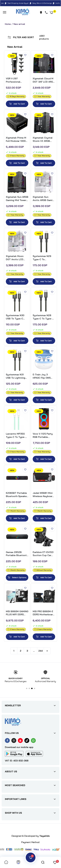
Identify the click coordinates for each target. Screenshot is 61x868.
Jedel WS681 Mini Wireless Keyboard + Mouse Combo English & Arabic (43, 495)
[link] (25, 55)
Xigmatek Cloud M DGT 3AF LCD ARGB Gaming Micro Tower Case (44, 80)
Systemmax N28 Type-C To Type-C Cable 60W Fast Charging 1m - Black (44, 317)
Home (8, 24)
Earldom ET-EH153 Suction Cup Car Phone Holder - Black (43, 554)
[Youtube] (20, 740)
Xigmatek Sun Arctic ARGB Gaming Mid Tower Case (44, 198)
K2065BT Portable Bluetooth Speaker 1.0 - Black (16, 495)
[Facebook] (7, 740)
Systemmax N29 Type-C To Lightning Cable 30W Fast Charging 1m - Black (43, 258)
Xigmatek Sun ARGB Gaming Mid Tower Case (17, 198)
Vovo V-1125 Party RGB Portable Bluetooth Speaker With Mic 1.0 (43, 435)
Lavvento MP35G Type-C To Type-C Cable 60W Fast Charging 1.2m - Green (16, 435)
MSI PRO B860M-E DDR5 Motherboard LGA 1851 (43, 613)
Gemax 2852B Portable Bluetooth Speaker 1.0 (17, 554)
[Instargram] (13, 740)
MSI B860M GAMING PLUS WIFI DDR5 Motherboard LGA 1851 (17, 613)
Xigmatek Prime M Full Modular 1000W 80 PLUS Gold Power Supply (16, 139)
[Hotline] (47, 12)
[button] (26, 688)
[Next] (47, 651)
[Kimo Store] (23, 12)
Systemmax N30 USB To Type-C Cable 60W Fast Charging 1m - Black (17, 317)
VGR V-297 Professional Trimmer (13, 80)
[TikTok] (26, 740)
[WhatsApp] (33, 740)
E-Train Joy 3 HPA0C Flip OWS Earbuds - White (42, 376)
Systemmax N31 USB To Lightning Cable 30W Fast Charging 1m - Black (17, 376)
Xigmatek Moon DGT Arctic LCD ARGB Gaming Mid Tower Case (16, 258)
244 (40, 650)
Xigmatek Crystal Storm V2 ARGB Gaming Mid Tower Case (43, 139)
